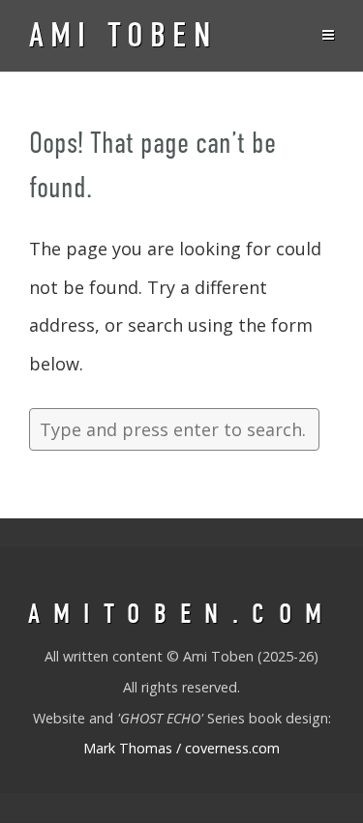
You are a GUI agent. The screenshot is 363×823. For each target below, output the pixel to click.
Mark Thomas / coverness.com (181, 748)
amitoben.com (182, 614)
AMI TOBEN (123, 35)
